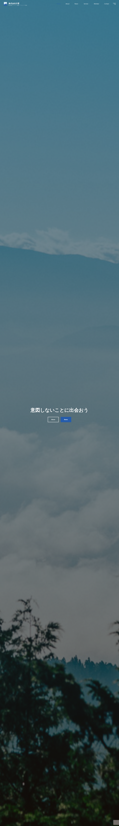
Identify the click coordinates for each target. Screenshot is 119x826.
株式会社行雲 (14, 3)
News (66, 419)
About (53, 419)
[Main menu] (114, 4)
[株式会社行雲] (5, 4)
